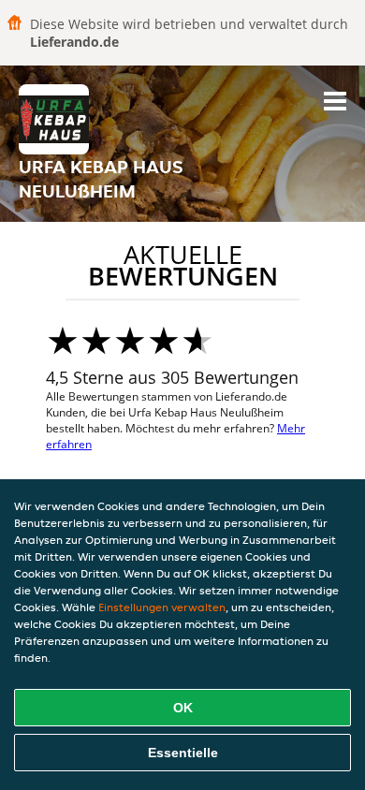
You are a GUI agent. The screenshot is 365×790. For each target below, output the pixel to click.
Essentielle (183, 752)
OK (183, 707)
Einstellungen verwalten (162, 607)
